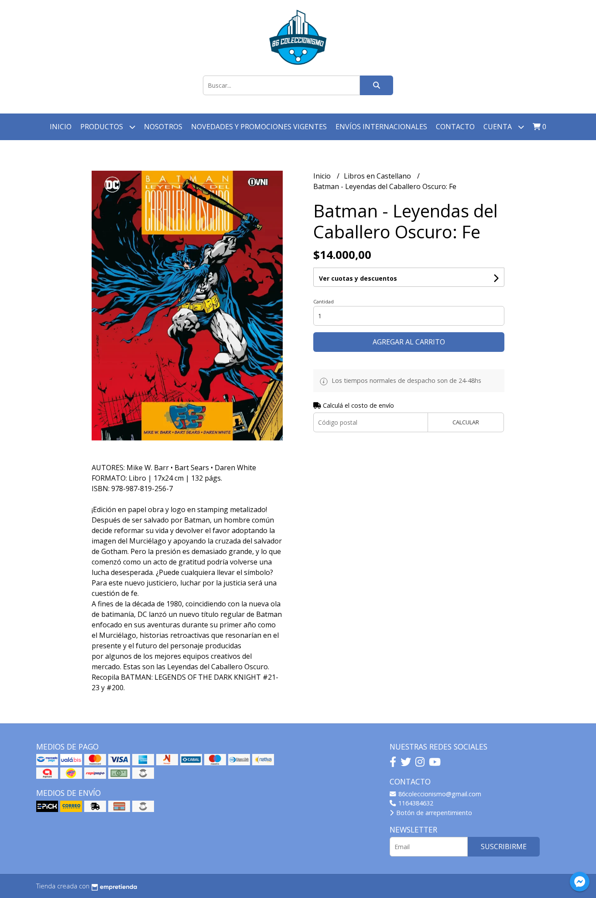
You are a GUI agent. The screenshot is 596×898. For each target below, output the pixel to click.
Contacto (455, 126)
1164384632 (415, 803)
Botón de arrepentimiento (433, 813)
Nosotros (163, 126)
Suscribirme (504, 846)
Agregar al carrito (409, 342)
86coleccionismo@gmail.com (439, 794)
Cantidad (323, 301)
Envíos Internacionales (381, 126)
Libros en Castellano (378, 176)
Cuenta (498, 126)
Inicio (61, 126)
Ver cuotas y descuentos (358, 278)
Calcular (465, 422)
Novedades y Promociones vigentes (259, 126)
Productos (102, 126)
